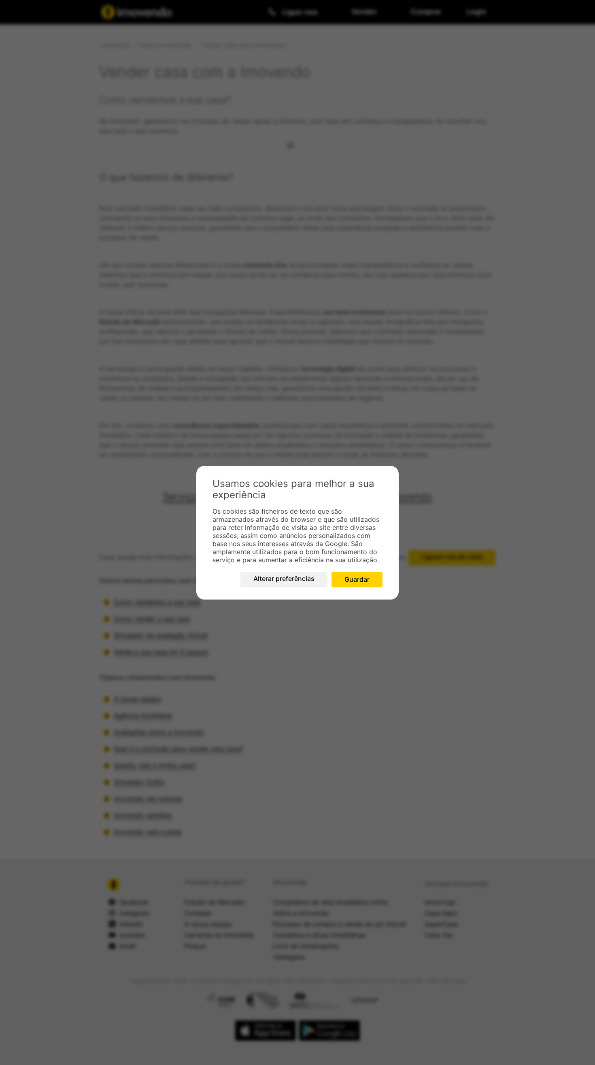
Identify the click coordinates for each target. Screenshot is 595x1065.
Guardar (357, 579)
